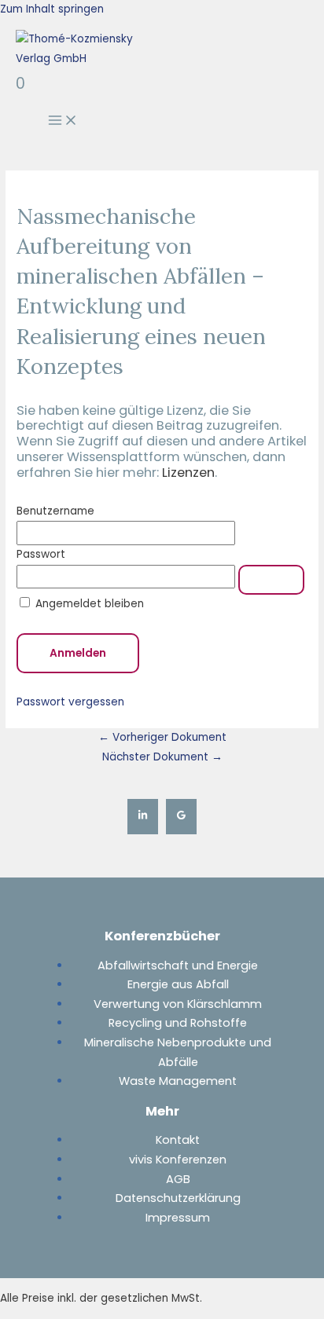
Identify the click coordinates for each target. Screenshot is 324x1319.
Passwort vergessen (70, 701)
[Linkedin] (142, 816)
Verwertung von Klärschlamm (178, 1004)
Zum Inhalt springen (52, 9)
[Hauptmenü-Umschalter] (63, 121)
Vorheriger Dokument (162, 737)
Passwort (41, 554)
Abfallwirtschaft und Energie (178, 965)
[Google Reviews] (181, 816)
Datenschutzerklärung (178, 1198)
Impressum (177, 1218)
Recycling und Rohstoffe (178, 1023)
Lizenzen (188, 472)
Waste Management (178, 1081)
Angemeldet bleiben (88, 603)
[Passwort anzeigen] (271, 580)
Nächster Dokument (162, 756)
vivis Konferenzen (177, 1159)
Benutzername (55, 511)
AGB (178, 1179)
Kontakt (178, 1140)
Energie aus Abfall (178, 984)
